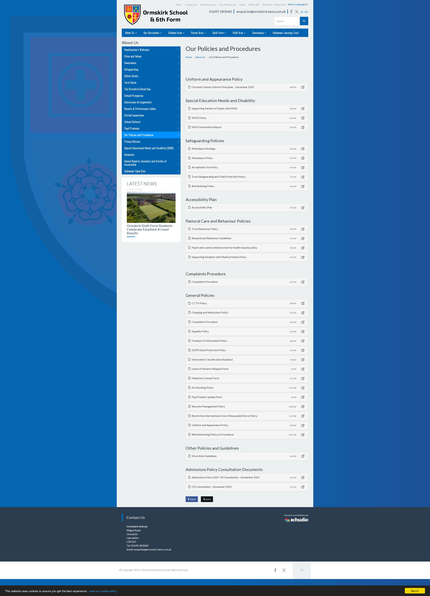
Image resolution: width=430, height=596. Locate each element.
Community (258, 33)
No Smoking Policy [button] (202, 387)
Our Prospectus (227, 4)
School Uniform (132, 122)
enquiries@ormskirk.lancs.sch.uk (261, 11)
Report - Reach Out (275, 4)
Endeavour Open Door (135, 171)
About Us (130, 33)
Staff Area (238, 33)
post (208, 499)
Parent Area (197, 33)
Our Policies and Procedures (139, 135)
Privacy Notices (132, 142)
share (192, 499)
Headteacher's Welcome (136, 50)
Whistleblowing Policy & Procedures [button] (212, 434)
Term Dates (130, 83)
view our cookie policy (103, 591)
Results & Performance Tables (140, 109)
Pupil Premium (131, 128)
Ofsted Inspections (134, 115)
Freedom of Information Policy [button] (209, 340)
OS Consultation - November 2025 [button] (211, 486)
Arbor (179, 4)
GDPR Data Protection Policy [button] (208, 350)
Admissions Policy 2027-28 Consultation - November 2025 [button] (225, 477)
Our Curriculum (151, 33)
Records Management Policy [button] (208, 406)
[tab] (247, 87)
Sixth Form (218, 33)
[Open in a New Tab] (303, 87)
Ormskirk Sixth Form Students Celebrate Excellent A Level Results (149, 229)
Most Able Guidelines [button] (204, 456)
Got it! (415, 591)
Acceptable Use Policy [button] (204, 167)
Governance (130, 63)
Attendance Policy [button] (202, 158)
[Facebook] (291, 11)
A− (302, 11)
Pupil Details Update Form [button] (206, 397)
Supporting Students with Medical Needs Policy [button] (218, 257)
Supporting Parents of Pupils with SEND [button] (214, 108)
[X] (297, 11)
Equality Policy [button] (200, 331)
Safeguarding (131, 69)
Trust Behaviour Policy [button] (204, 228)
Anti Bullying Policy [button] (202, 186)
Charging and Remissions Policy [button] (209, 312)
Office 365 (254, 4)
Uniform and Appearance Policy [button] (209, 425)
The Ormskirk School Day (137, 89)
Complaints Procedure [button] (204, 281)
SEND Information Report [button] (206, 127)
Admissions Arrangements (138, 102)
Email (242, 4)
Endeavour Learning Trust (286, 33)
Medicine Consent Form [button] (205, 378)
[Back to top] (302, 570)
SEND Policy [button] (198, 117)
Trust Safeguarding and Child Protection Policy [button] (218, 176)
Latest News (142, 183)
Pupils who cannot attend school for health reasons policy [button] (224, 247)
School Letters (208, 4)
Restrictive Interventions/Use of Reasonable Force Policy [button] (224, 415)
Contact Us (191, 4)
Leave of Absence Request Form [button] (209, 368)
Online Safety (131, 76)
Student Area (175, 33)
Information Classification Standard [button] (212, 359)
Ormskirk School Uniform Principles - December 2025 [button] (222, 87)
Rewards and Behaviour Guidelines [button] (211, 238)
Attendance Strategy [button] (203, 148)
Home (189, 57)
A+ (306, 11)
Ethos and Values (133, 56)
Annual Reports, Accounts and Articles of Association (145, 163)
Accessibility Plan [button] (201, 207)
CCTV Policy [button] (199, 303)
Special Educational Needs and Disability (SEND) (149, 148)
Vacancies (129, 155)
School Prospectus (133, 96)
